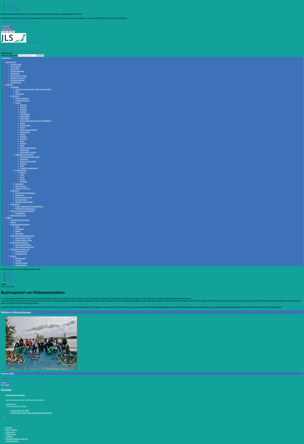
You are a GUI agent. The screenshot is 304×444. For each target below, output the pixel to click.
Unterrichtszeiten (22, 100)
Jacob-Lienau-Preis (23, 238)
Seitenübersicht (12, 441)
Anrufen (4, 32)
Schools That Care (22, 188)
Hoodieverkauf (21, 263)
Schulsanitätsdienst (23, 245)
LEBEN (8, 217)
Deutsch (23, 109)
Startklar (23, 181)
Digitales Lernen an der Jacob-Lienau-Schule (33, 89)
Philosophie (25, 132)
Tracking (9, 436)
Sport (22, 141)
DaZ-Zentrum (21, 186)
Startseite (10, 273)
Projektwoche (21, 254)
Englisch (23, 112)
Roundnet (19, 233)
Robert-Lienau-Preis (23, 240)
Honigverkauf (20, 265)
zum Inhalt (10, 3)
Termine (18, 260)
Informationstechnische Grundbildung (35, 121)
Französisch (25, 114)
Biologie (23, 105)
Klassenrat (19, 195)
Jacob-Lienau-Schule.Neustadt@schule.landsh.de (21, 51)
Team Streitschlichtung (24, 247)
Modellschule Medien (24, 202)
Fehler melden (11, 430)
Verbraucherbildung (28, 148)
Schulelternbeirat (17, 80)
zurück (3, 382)
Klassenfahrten (21, 251)
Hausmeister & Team (18, 75)
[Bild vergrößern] (154, 343)
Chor (22, 175)
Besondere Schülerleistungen (22, 236)
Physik (22, 134)
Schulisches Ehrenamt (19, 242)
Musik (22, 127)
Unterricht (14, 96)
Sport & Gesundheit (28, 161)
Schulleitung (15, 66)
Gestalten (24, 159)
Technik (23, 143)
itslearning (19, 94)
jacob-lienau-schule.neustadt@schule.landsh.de (31, 413)
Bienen (23, 172)
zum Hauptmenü (12, 5)
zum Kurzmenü (12, 7)
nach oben (5, 385)
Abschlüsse (15, 204)
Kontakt (9, 427)
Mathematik (25, 125)
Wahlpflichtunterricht (24, 154)
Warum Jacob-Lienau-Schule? (22, 211)
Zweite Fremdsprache (29, 168)
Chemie (23, 107)
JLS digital (14, 87)
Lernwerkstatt (21, 199)
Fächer (18, 103)
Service (13, 256)
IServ (17, 91)
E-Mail (12, 32)
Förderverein (15, 82)
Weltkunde (24, 150)
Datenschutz (11, 434)
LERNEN (9, 85)
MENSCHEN (11, 62)
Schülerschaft (15, 64)
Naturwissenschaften (28, 130)
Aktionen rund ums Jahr (20, 249)
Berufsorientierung (18, 215)
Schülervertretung (17, 78)
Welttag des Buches (14, 378)
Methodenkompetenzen (25, 193)
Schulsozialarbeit (17, 71)
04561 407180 (7, 48)
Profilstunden (20, 170)
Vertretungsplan (22, 98)
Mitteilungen (20, 258)
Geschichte (24, 118)
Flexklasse (19, 184)
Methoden (14, 190)
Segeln (18, 231)
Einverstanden (7, 29)
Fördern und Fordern (23, 197)
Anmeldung (20, 213)
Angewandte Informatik (29, 157)
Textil (22, 145)
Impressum (10, 432)
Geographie (25, 116)
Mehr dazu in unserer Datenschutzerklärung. (20, 22)
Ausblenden (6, 27)
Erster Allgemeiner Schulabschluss (29, 206)
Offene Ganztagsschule (19, 220)
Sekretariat (14, 73)
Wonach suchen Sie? (9, 55)
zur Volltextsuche (13, 10)
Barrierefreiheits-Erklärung (17, 439)
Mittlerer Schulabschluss (25, 208)
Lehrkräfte (14, 69)
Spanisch (23, 139)
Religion (23, 136)
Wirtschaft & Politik (28, 152)
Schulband (19, 229)
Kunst (22, 123)
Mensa (13, 222)
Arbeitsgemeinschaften (19, 224)
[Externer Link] (154, 417)
